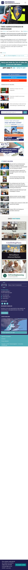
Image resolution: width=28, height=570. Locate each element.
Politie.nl (25, 31)
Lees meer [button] (8, 567)
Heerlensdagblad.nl (10, 2)
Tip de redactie (15, 80)
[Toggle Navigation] (25, 3)
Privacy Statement (5, 341)
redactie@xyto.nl (6, 296)
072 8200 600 (6, 295)
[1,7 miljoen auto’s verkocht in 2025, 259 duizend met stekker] (4, 205)
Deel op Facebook (15, 74)
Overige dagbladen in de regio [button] (8, 332)
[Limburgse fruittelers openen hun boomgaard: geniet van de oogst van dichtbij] (4, 173)
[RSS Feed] (7, 303)
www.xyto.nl (5, 298)
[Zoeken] (25, 112)
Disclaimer (3, 338)
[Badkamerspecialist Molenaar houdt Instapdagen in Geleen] (4, 192)
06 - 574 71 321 (19, 68)
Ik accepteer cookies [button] (20, 564)
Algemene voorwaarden (6, 336)
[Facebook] (2, 303)
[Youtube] (5, 303)
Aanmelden (4, 313)
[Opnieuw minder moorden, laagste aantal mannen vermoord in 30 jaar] (4, 199)
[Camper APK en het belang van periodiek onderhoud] (4, 211)
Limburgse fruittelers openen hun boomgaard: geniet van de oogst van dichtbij (18, 172)
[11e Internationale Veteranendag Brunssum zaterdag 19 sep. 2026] (4, 179)
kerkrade (4, 52)
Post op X (14, 77)
